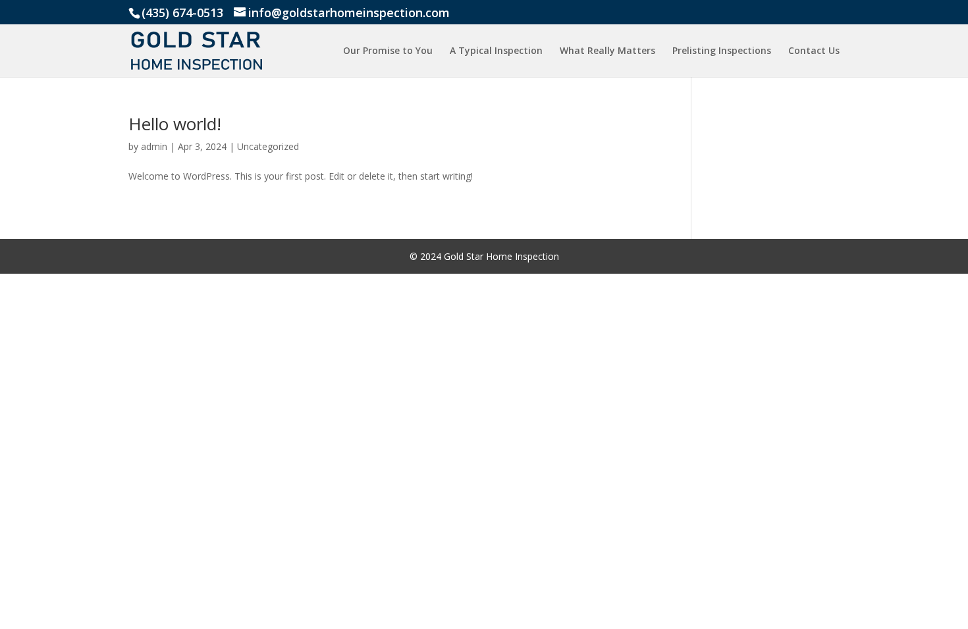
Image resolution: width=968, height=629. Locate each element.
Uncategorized (268, 146)
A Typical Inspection (496, 51)
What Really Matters (607, 51)
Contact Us (814, 51)
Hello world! (174, 124)
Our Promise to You (388, 51)
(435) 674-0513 (182, 12)
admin (154, 146)
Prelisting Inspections (721, 51)
